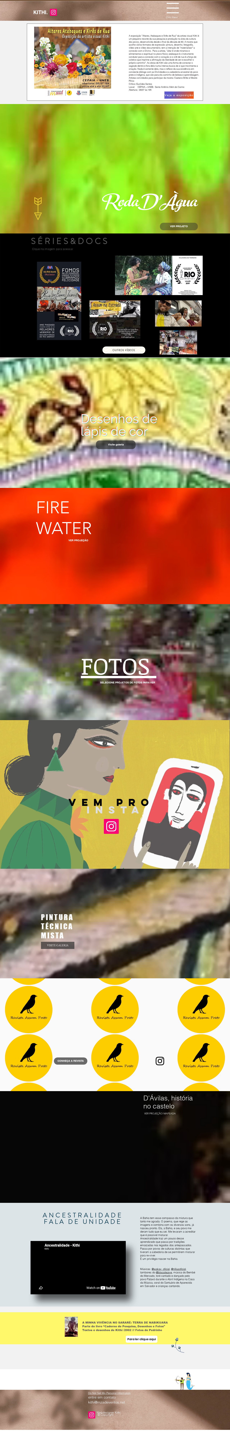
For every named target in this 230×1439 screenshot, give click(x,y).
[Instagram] (53, 12)
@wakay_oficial (161, 1269)
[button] (173, 8)
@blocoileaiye (164, 1272)
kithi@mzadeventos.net (106, 1402)
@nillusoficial (178, 1269)
